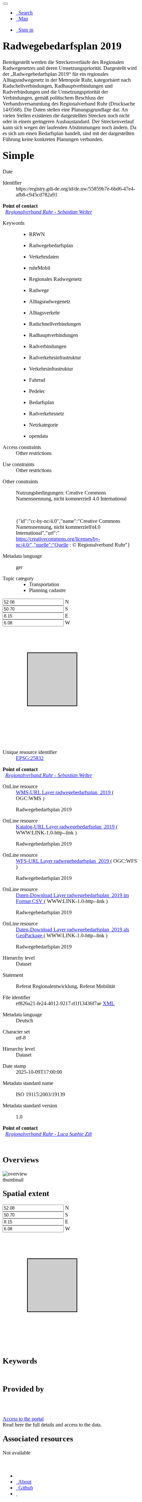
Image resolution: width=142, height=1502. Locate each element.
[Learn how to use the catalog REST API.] (16, 1493)
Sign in (25, 30)
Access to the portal (23, 1419)
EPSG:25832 (30, 758)
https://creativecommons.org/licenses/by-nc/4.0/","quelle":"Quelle (58, 542)
